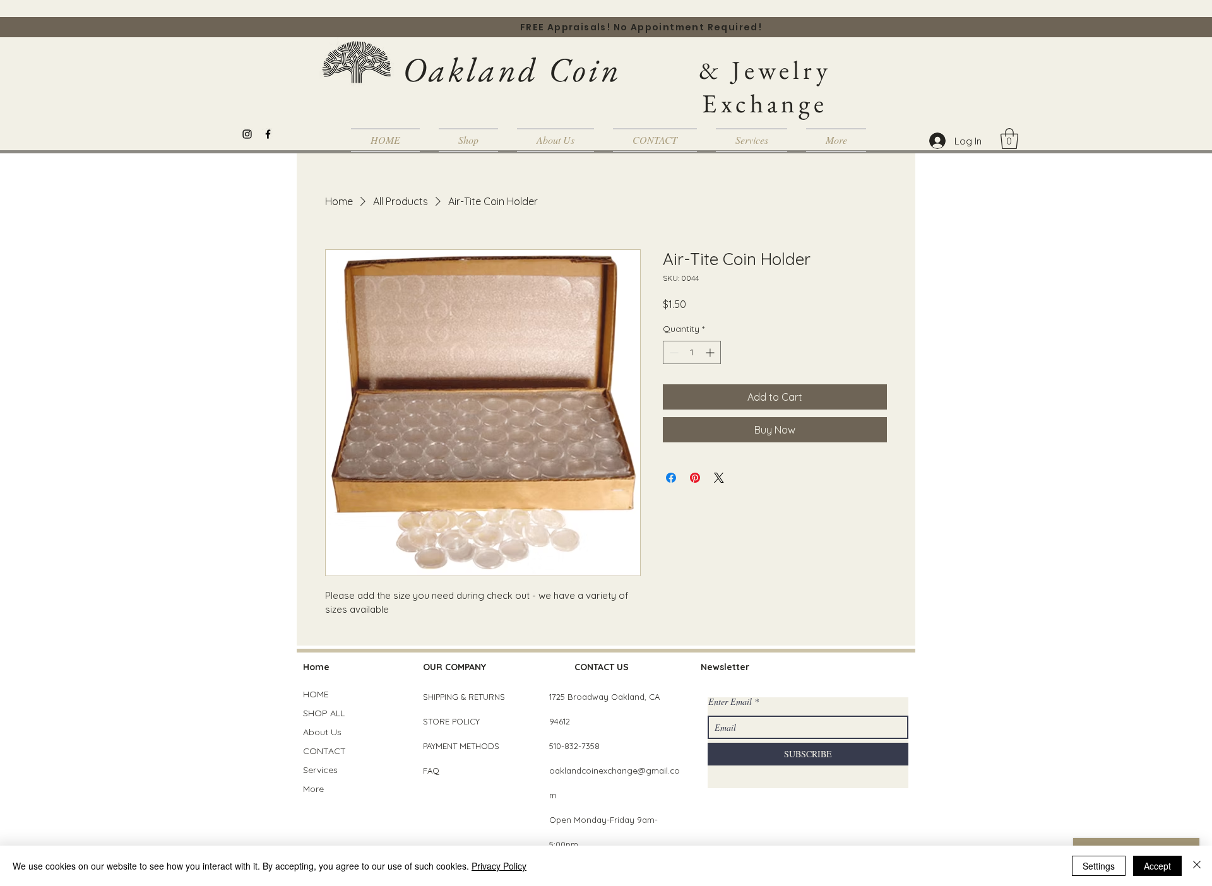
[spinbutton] (691, 352)
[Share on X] (719, 477)
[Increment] (711, 352)
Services (320, 770)
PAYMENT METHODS (461, 746)
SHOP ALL (324, 713)
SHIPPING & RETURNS (464, 697)
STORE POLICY (452, 721)
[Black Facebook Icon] (268, 134)
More (313, 788)
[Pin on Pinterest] (695, 477)
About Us (322, 732)
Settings (1099, 865)
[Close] (1196, 866)
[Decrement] (672, 352)
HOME (316, 694)
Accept (1157, 865)
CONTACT (324, 751)
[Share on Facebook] (671, 477)
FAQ (431, 770)
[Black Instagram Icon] (247, 134)
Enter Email (730, 701)
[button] (1009, 138)
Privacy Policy (499, 865)
